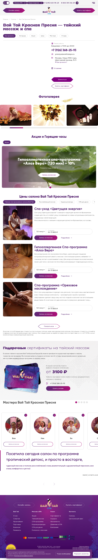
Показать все (49, 326)
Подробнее (17, 223)
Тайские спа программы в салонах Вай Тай (19, 202)
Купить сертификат (84, 10)
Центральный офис (76, 519)
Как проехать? (61, 62)
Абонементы (55, 521)
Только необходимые (64, 554)
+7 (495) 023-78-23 (51, 3)
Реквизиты (17, 530)
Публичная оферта (84, 546)
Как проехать (9, 36)
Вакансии (16, 527)
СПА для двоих (83, 202)
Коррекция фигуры (67, 202)
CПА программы (37, 521)
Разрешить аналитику (81, 554)
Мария (85, 475)
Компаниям (54, 527)
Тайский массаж (38, 519)
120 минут (40, 231)
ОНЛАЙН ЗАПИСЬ (11, 549)
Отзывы (64, 36)
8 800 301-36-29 (68, 3)
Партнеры (17, 524)
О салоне (57, 68)
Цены (42, 36)
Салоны (13, 19)
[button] (48, 187)
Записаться (62, 79)
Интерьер (22, 36)
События (16, 519)
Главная (5, 19)
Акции (33, 36)
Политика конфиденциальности (81, 547)
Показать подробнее (48, 168)
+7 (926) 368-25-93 (63, 50)
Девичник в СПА (56, 524)
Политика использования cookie (80, 549)
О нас (15, 516)
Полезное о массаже (39, 530)
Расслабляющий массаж (47, 202)
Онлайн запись (14, 10)
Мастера (53, 36)
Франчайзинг (18, 521)
